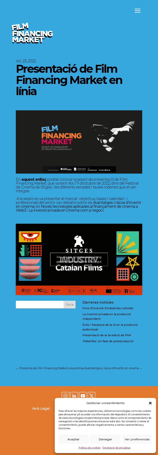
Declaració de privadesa (116, 447)
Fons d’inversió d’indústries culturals (107, 308)
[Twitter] (91, 396)
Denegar (105, 439)
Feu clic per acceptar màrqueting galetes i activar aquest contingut (79, 259)
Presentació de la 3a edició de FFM (106, 335)
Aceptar (73, 439)
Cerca (69, 304)
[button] (150, 403)
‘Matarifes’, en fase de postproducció (108, 341)
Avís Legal (41, 408)
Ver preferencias (137, 439)
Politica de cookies (90, 447)
